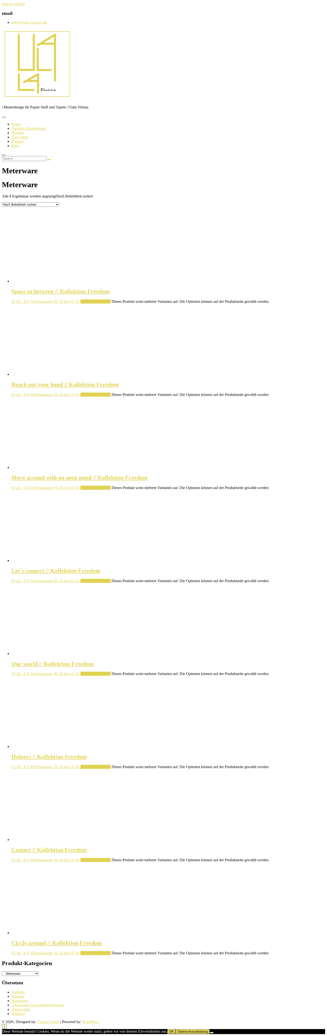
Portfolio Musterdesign (28, 128)
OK (171, 1031)
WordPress (90, 1022)
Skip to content (13, 4)
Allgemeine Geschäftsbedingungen (37, 1005)
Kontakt (17, 141)
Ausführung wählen (95, 301)
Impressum (19, 1001)
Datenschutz (20, 1009)
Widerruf (18, 1014)
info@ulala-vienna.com (29, 22)
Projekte (17, 133)
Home (16, 124)
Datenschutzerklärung (193, 1031)
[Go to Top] (4, 1026)
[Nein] (212, 1032)
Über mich (19, 137)
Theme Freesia (48, 1022)
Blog (15, 146)
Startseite (18, 992)
